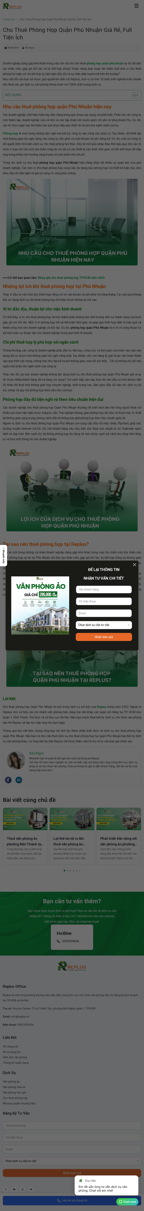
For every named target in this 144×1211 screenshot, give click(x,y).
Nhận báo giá (104, 637)
